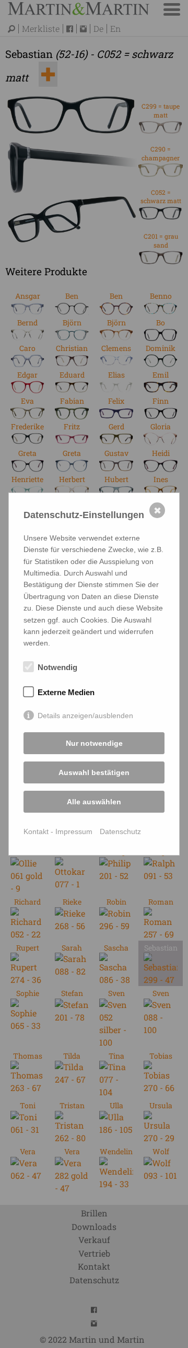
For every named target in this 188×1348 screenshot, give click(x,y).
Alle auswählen (94, 802)
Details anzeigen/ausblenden (85, 715)
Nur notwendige (94, 743)
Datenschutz (120, 831)
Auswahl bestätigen (94, 772)
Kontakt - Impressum (58, 831)
